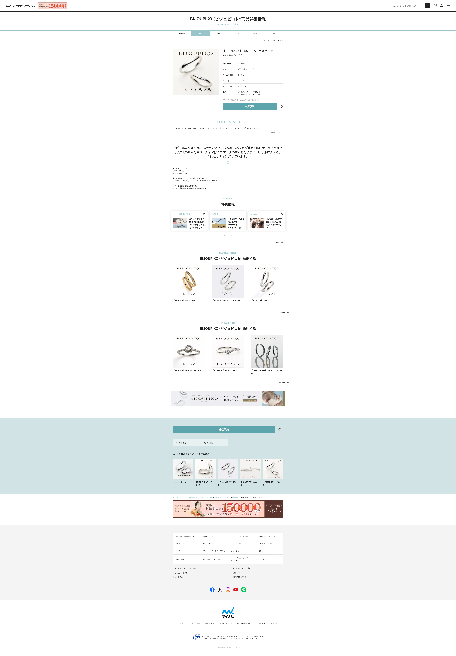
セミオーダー (243, 86)
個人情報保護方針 (244, 623)
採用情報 (274, 623)
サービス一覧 (195, 623)
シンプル (241, 80)
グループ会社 (261, 623)
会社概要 (182, 623)
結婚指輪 (241, 63)
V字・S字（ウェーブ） (246, 69)
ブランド (210, 497)
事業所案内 (209, 623)
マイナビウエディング (180, 497)
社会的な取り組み (225, 623)
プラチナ (241, 75)
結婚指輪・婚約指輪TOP (197, 497)
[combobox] (408, 6)
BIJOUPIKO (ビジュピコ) (222, 497)
